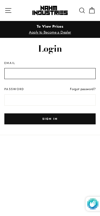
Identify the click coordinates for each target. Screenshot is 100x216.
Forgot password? (83, 89)
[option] (50, 29)
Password (14, 89)
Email (9, 63)
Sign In (50, 119)
